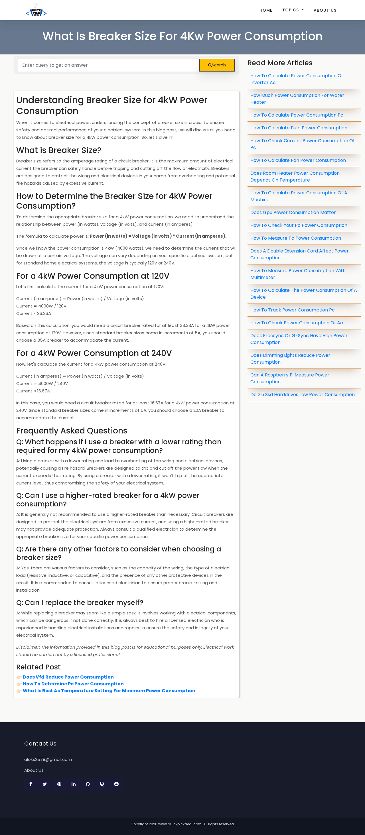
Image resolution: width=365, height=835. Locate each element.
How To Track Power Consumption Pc (292, 310)
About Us (325, 10)
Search (219, 65)
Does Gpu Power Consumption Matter (293, 212)
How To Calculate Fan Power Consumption (298, 160)
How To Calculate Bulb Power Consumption (298, 128)
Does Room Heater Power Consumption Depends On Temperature (295, 176)
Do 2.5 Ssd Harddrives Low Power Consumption (302, 394)
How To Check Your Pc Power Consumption (298, 225)
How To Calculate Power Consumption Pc (296, 115)
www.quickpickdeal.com (180, 824)
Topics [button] (291, 10)
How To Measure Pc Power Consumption (295, 238)
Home (265, 10)
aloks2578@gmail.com (48, 759)
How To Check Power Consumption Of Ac (296, 322)
